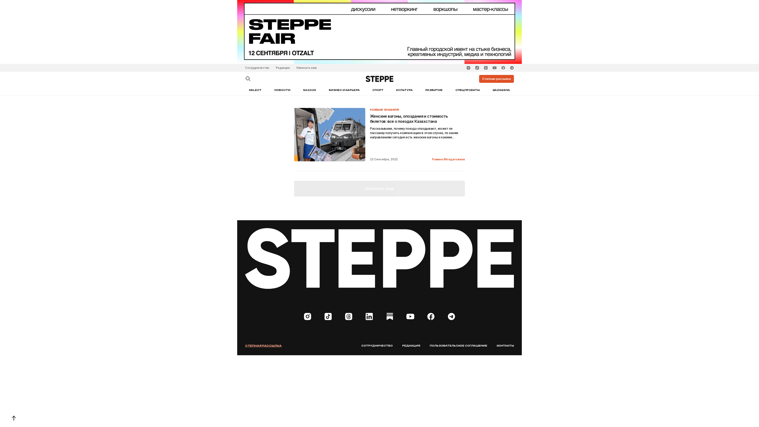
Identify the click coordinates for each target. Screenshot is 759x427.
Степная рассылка (263, 345)
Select (255, 90)
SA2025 (309, 90)
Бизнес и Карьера (344, 90)
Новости (282, 90)
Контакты (505, 345)
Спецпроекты (467, 90)
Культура (404, 90)
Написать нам (306, 67)
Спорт (377, 90)
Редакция (283, 67)
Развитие (434, 90)
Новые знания (384, 109)
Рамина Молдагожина (448, 159)
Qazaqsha (501, 90)
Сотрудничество (257, 67)
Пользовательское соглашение (458, 345)
